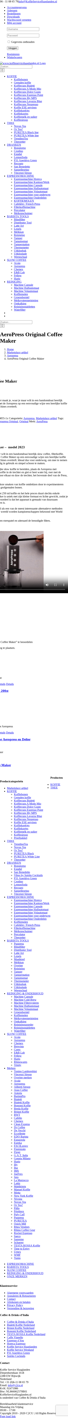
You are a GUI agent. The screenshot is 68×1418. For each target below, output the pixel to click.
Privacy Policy (15, 1305)
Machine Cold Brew (25, 999)
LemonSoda (20, 884)
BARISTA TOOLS (18, 940)
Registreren (13, 54)
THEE (10, 841)
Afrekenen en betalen (19, 1302)
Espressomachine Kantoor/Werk (31, 903)
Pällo (17, 1208)
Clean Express (22, 1124)
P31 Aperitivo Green (25, 878)
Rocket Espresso (23, 1233)
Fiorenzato (20, 1149)
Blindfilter (19, 946)
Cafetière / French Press (27, 925)
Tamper (18, 971)
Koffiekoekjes (21, 825)
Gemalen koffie (22, 797)
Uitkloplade (20, 987)
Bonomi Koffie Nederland (21, 1331)
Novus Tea (20, 847)
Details (10, 684)
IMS (16, 1170)
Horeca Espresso (16, 1343)
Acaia (17, 1037)
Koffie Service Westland (20, 1349)
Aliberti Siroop (22, 1086)
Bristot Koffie (21, 1111)
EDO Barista (21, 1136)
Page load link (8, 1416)
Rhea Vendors (21, 1226)
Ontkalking (20, 1021)
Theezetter (19, 859)
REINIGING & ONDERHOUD (25, 993)
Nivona (18, 1198)
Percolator (19, 934)
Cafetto (18, 1117)
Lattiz (17, 1183)
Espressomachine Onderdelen (30, 918)
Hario (17, 1058)
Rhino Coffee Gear (24, 1230)
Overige (18, 965)
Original (23, 421)
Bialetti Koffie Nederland (21, 1324)
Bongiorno (20, 865)
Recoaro (18, 887)
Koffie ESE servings (25, 822)
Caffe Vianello (15, 1337)
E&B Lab (19, 1052)
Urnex (17, 1251)
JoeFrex (18, 1174)
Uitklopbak (20, 984)
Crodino (18, 881)
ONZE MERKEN (17, 1276)
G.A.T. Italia (21, 1155)
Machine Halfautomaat (26, 1005)
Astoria (18, 1093)
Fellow (18, 1055)
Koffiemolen (21, 921)
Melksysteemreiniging (26, 1018)
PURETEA (20, 1220)
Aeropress (29, 418)
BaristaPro (19, 1096)
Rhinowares (20, 1061)
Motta (17, 1192)
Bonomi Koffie (22, 1105)
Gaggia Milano (22, 1158)
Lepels (17, 956)
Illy (16, 1164)
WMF (17, 1254)
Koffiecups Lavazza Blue (28, 816)
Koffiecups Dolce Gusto (27, 806)
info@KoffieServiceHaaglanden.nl (38, 1)
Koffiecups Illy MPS (25, 813)
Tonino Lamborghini (25, 1071)
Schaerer (19, 1242)
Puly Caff (19, 1214)
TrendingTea (21, 844)
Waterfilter (19, 1030)
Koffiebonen (21, 794)
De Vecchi (19, 1130)
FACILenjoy (21, 1145)
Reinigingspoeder (23, 1024)
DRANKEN (14, 862)
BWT (17, 1114)
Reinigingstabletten (24, 1027)
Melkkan (19, 962)
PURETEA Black (24, 853)
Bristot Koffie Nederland (20, 1328)
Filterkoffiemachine (24, 928)
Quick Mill (20, 1223)
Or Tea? (18, 850)
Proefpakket (20, 837)
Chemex (18, 1043)
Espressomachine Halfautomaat (31, 909)
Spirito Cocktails (16, 1356)
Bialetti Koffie (22, 1102)
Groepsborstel (21, 1012)
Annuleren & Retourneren (21, 1295)
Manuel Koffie (22, 1189)
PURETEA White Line (27, 856)
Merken (11, 1068)
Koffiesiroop (21, 834)
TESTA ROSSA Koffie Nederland (26, 1334)
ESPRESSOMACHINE (20, 897)
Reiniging (19, 968)
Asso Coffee (21, 1089)
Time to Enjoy (22, 1248)
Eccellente (19, 1133)
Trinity (17, 1065)
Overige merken (23, 1077)
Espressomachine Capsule (28, 906)
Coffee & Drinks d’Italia (20, 1321)
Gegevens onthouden (22, 41)
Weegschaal (20, 990)
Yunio (17, 1258)
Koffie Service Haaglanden (22, 1346)
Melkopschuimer (23, 931)
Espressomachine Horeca (28, 900)
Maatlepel (19, 959)
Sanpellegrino (21, 890)
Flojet (17, 1152)
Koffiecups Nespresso (26, 819)
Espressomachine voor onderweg (32, 915)
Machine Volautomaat (26, 1009)
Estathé (18, 869)
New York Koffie (23, 1195)
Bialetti (18, 1099)
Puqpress (19, 943)
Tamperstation (21, 974)
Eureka (18, 1142)
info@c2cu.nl (15, 1385)
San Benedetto (22, 872)
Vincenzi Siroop (23, 893)
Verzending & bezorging (20, 1308)
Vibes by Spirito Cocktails (28, 875)
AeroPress (42, 421)
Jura (16, 1177)
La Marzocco (21, 1180)
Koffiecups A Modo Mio (27, 803)
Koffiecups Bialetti (24, 800)
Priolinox (19, 1211)
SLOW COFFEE (16, 1033)
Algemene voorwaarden (20, 1292)
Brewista (19, 1046)
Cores (17, 1049)
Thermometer (21, 981)
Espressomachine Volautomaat (30, 912)
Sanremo (19, 1239)
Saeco (17, 1236)
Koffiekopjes (21, 828)
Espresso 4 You (15, 1340)
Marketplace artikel (46, 418)
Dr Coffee (19, 1127)
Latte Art (19, 953)
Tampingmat (21, 977)
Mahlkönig (20, 1186)
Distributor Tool (23, 949)
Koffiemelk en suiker (25, 831)
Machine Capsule (23, 996)
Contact (11, 1298)
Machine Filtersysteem (26, 1002)
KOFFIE (12, 791)
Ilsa (16, 1167)
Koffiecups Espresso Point (28, 809)
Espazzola (19, 1139)
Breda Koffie (21, 1108)
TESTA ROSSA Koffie (27, 1245)
